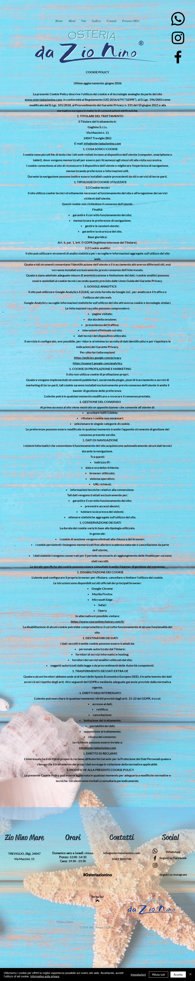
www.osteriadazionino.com (43, 99)
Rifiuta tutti (158, 974)
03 (121, 859)
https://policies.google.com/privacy (97, 357)
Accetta (178, 974)
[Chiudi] (190, 974)
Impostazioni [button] (138, 974)
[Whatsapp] (177, 18)
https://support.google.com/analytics (97, 363)
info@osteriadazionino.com (102, 143)
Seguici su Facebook (173, 858)
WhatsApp (173, 852)
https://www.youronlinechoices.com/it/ (97, 621)
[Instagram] (177, 37)
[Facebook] (177, 56)
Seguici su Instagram (173, 874)
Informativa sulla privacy (44, 976)
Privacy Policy (65, 921)
